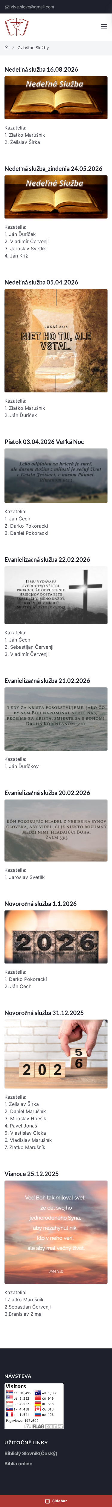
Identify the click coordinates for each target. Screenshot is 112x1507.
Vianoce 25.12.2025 (31, 1173)
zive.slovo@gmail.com (32, 6)
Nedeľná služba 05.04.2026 (41, 282)
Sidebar (59, 1501)
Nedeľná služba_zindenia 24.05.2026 (53, 168)
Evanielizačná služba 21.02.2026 (47, 680)
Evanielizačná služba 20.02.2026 (47, 792)
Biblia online (18, 1464)
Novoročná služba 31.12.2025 (44, 1012)
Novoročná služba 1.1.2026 (40, 903)
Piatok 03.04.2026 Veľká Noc (44, 441)
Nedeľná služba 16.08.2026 (41, 69)
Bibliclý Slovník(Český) (31, 1453)
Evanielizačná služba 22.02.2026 (47, 559)
